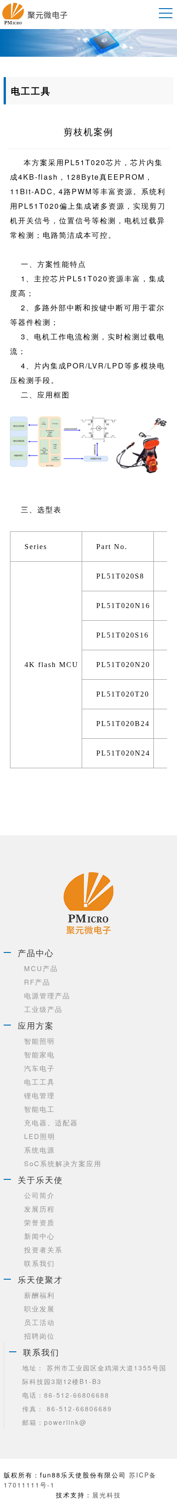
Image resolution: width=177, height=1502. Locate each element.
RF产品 (37, 982)
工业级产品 (43, 1009)
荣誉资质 (39, 1222)
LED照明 (39, 1136)
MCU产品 (41, 968)
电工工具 (39, 1081)
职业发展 (39, 1308)
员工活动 (39, 1322)
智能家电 (39, 1054)
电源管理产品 (47, 995)
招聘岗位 (39, 1335)
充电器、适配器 (51, 1122)
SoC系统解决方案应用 (63, 1163)
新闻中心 (39, 1236)
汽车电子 (39, 1068)
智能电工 (39, 1109)
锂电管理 (39, 1095)
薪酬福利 (39, 1295)
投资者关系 (43, 1249)
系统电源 (39, 1149)
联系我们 (39, 1263)
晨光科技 (106, 1494)
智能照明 (39, 1041)
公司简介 (39, 1195)
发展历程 (39, 1208)
